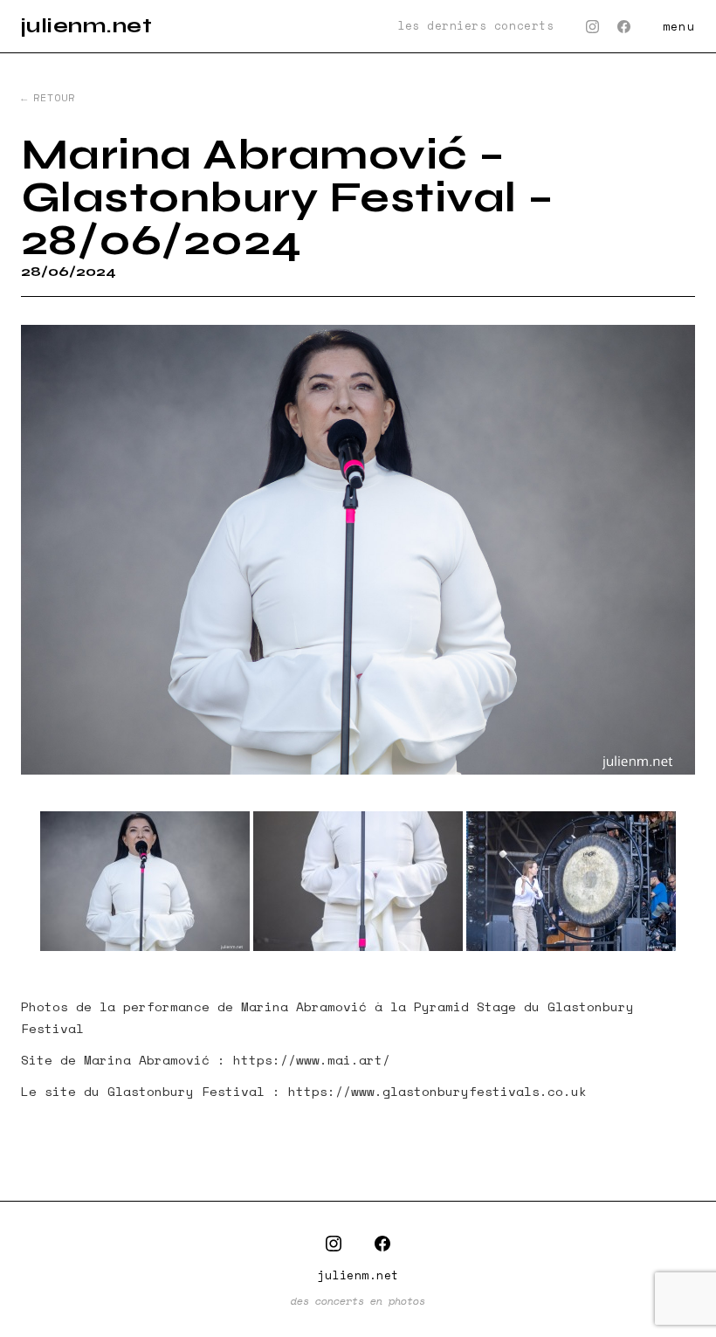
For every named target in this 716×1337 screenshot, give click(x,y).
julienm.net (86, 25)
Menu (679, 26)
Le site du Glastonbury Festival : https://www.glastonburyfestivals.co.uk (304, 1091)
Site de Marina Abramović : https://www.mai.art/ (205, 1060)
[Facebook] (624, 26)
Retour (54, 98)
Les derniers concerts (475, 26)
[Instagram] (592, 26)
